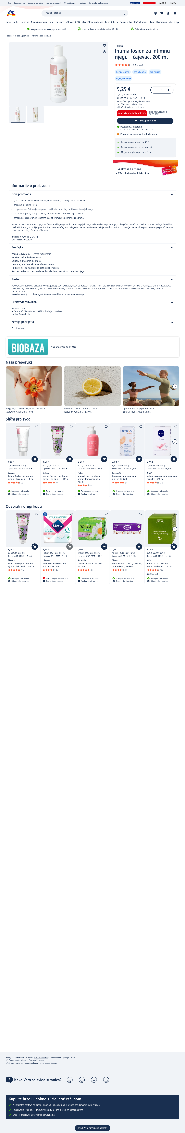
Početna (9, 36)
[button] (70, 1080)
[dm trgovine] (155, 13)
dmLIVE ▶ (174, 22)
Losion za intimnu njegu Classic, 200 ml (124, 477)
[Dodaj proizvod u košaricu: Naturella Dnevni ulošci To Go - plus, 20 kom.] (104, 546)
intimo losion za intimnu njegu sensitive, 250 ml (162, 477)
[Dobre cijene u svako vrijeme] (149, 3)
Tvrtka (8, 3)
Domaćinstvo (126, 22)
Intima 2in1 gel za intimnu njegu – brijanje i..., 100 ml (56, 477)
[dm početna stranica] (11, 13)
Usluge (83, 3)
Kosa (51, 22)
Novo (8, 22)
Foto (152, 22)
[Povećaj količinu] (168, 90)
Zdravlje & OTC (73, 22)
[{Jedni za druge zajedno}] (162, 3)
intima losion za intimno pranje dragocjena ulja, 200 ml (89, 479)
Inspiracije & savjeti (53, 3)
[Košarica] (174, 13)
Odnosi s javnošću (35, 3)
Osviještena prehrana (92, 22)
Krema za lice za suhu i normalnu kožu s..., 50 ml (159, 565)
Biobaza (119, 46)
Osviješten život (70, 3)
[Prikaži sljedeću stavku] (174, 386)
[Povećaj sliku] (58, 74)
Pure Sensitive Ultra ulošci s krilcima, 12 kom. (56, 565)
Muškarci (60, 22)
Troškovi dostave (129, 104)
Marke (16, 22)
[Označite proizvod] (104, 45)
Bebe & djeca (111, 22)
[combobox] (84, 13)
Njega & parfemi (39, 22)
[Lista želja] (162, 13)
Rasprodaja (161, 22)
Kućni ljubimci (141, 22)
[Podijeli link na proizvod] (104, 52)
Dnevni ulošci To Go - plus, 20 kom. (90, 565)
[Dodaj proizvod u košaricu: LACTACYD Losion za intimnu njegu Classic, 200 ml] (139, 459)
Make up (25, 22)
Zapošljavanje (19, 3)
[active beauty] (135, 3)
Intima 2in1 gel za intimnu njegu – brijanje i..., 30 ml (20, 477)
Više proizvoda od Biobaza (63, 347)
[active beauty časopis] (173, 3)
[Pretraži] (123, 13)
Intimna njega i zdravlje (41, 36)
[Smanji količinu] (155, 90)
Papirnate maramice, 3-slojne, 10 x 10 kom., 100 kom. (127, 565)
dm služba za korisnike (98, 3)
